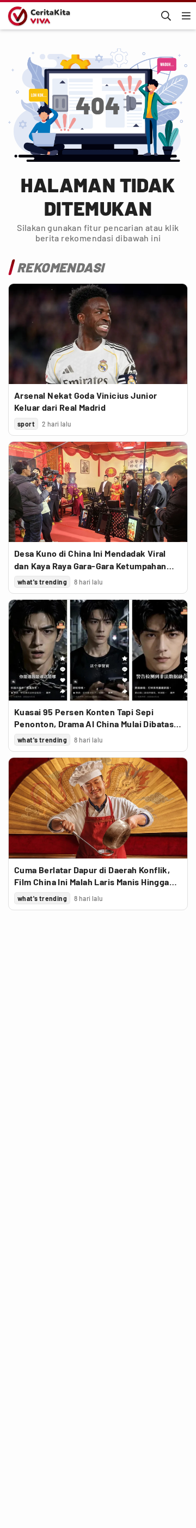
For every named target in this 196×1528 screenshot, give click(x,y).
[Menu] (186, 15)
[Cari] (166, 15)
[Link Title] (98, 334)
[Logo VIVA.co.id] (37, 15)
